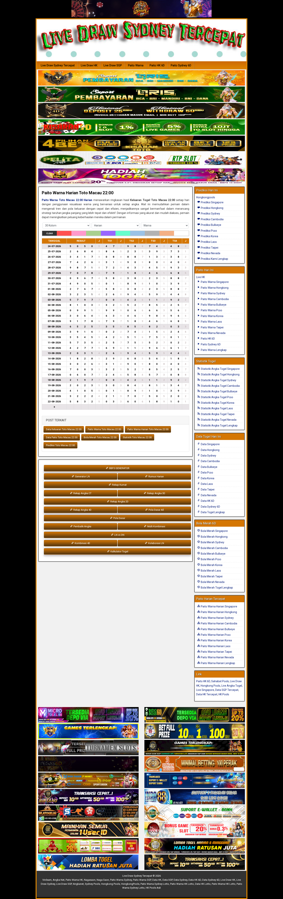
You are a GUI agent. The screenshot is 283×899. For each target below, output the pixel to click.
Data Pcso (206, 472)
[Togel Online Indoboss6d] (194, 715)
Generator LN (82, 476)
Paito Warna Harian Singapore (218, 606)
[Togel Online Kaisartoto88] (88, 846)
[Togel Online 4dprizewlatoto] (88, 829)
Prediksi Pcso (208, 230)
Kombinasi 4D (82, 543)
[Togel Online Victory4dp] (88, 731)
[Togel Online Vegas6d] (88, 764)
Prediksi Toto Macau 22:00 (60, 445)
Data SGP (167, 879)
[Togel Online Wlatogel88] (88, 813)
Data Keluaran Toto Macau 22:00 (63, 429)
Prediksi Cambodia (212, 219)
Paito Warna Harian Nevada (217, 657)
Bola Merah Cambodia (214, 548)
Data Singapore (210, 444)
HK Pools (224, 694)
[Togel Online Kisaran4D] (141, 127)
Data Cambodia (210, 461)
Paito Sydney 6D (181, 65)
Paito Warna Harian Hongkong (218, 612)
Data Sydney (208, 455)
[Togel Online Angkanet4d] (194, 813)
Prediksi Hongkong (211, 207)
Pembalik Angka (82, 526)
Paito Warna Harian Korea (216, 640)
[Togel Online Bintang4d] (88, 796)
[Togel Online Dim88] (141, 94)
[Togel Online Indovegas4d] (194, 862)
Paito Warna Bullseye (213, 304)
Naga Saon (103, 879)
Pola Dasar (119, 518)
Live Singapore (205, 689)
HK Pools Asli (153, 887)
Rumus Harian (156, 476)
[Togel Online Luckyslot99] (194, 731)
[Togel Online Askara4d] (88, 780)
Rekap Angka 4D (82, 509)
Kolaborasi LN (156, 543)
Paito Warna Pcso (211, 310)
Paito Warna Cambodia (214, 299)
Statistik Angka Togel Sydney (218, 380)
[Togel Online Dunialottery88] (194, 764)
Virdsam (47, 879)
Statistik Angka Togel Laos (216, 408)
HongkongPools (130, 883)
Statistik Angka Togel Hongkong (219, 374)
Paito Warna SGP (142, 879)
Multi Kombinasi (156, 526)
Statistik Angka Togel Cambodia (220, 385)
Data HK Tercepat (206, 694)
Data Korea (207, 478)
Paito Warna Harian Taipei (216, 651)
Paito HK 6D (157, 65)
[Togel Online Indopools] (194, 829)
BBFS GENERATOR (119, 468)
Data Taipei (207, 489)
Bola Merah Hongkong (214, 536)
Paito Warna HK (74, 879)
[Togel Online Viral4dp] (141, 176)
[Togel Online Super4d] (141, 110)
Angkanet (78, 883)
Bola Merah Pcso (210, 559)
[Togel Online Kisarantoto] (141, 143)
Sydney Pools (92, 883)
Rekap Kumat (119, 484)
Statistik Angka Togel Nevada (218, 419)
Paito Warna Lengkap (213, 350)
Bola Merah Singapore (214, 530)
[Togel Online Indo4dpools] (88, 862)
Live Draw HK (89, 65)
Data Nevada (208, 495)
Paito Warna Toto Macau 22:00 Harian (67, 200)
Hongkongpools (205, 197)
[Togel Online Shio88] (194, 846)
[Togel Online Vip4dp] (194, 747)
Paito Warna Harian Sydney (217, 617)
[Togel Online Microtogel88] (88, 715)
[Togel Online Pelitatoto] (141, 159)
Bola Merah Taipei (211, 576)
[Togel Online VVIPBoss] (141, 78)
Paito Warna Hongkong (214, 287)
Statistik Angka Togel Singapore (220, 368)
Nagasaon (89, 879)
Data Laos (206, 483)
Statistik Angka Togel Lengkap (219, 425)
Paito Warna (135, 65)
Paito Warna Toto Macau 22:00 (104, 429)
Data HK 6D (207, 500)
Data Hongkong (209, 450)
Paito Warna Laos (211, 321)
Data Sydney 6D (210, 506)
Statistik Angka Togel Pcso (216, 397)
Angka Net (58, 879)
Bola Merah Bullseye (212, 553)
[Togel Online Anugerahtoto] (194, 780)
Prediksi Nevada (210, 253)
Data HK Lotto (203, 883)
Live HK (200, 277)
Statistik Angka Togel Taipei (217, 414)
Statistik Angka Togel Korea (217, 402)
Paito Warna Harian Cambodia (218, 623)
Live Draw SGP (113, 65)
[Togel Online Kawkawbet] (88, 747)
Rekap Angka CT (82, 493)
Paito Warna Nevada (212, 333)
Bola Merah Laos (210, 570)
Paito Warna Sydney (212, 293)
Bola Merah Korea (211, 565)
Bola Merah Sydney (212, 542)
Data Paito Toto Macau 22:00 (61, 437)
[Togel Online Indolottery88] (194, 796)
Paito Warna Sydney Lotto (155, 883)
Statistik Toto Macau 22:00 (137, 437)
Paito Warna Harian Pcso (215, 634)
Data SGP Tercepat (226, 689)
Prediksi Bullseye (210, 224)
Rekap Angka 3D (156, 493)
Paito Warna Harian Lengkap (217, 663)
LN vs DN (119, 534)
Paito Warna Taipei (212, 327)
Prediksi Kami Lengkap (214, 258)
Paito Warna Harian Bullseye (217, 629)
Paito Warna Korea (211, 316)
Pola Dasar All (156, 509)
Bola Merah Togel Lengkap (216, 587)
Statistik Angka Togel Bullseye (218, 391)
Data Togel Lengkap (212, 512)
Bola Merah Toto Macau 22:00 (100, 437)
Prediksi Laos (208, 241)
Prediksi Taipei (209, 247)
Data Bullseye (208, 466)
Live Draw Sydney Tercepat (58, 65)
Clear (49, 233)
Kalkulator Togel (119, 551)
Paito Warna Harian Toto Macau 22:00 (78, 192)
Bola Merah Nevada (212, 582)
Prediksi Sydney (210, 213)
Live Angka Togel (231, 685)
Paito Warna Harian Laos (215, 646)
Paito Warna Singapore (214, 281)
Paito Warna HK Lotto (182, 883)
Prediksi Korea (209, 236)
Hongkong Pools (210, 685)
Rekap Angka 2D (119, 501)
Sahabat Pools (220, 681)
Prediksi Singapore (212, 202)
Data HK (156, 879)
